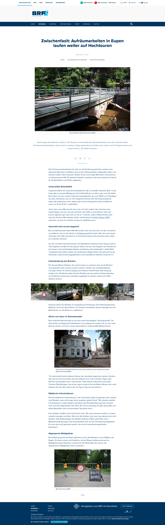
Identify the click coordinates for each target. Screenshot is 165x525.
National (52, 24)
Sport (77, 24)
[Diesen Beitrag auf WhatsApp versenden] (89, 158)
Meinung (86, 24)
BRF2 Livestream (102, 2)
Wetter (125, 2)
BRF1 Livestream (88, 2)
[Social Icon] (142, 2)
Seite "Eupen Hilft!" (102, 217)
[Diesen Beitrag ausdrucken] (80, 158)
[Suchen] (131, 24)
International (65, 24)
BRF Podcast (112, 2)
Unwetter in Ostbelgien (97, 60)
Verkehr (133, 2)
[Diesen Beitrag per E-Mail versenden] (75, 158)
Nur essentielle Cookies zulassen (40, 522)
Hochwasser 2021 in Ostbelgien (77, 60)
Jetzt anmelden (127, 506)
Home (33, 24)
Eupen (62, 60)
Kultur (96, 24)
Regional (42, 24)
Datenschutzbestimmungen (120, 519)
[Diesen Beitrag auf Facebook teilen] (84, 158)
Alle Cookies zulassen (59, 522)
